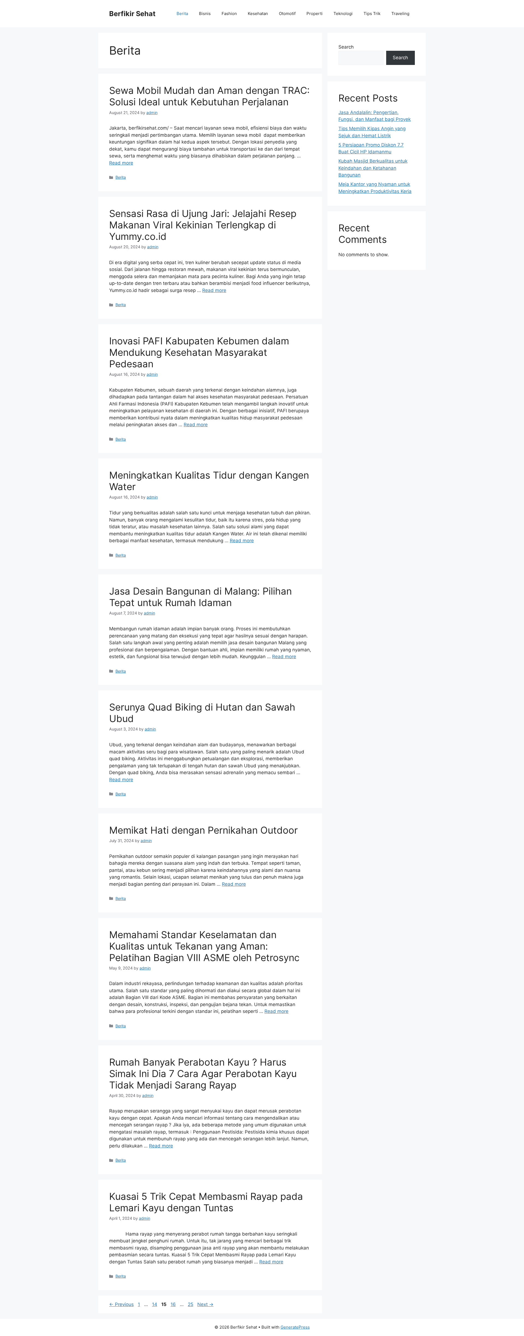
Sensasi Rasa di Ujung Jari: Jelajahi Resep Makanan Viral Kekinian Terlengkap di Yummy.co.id (202, 225)
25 (191, 1304)
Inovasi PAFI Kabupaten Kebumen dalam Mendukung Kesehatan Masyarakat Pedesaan (199, 352)
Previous (121, 1304)
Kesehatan (258, 13)
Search (346, 47)
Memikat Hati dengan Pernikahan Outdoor (203, 830)
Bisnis (205, 13)
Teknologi (343, 13)
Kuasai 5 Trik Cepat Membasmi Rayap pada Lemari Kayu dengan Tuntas (206, 1202)
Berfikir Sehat (132, 14)
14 (155, 1304)
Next (205, 1304)
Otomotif (287, 13)
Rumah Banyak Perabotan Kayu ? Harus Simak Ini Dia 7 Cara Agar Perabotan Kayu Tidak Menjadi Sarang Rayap (203, 1073)
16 (173, 1304)
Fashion (229, 13)
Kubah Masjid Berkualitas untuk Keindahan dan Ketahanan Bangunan (372, 168)
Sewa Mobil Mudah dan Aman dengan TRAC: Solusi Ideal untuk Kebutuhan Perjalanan (209, 96)
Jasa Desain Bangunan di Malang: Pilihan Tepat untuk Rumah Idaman (200, 596)
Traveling (400, 13)
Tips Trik (372, 13)
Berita (182, 13)
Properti (314, 13)
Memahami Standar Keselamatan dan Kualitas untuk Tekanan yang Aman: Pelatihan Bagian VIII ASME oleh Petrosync (204, 946)
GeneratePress (295, 1327)
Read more (121, 163)
